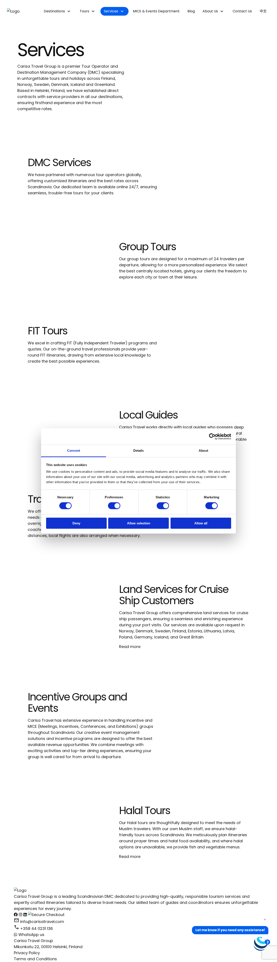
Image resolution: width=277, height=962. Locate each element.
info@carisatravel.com (39, 921)
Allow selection (138, 523)
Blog (191, 11)
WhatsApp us (30, 934)
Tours (84, 11)
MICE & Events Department (156, 11)
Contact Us (242, 11)
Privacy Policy (27, 952)
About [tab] (203, 450)
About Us (210, 11)
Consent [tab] (73, 450)
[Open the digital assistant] (260, 944)
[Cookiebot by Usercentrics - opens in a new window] (212, 436)
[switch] (114, 505)
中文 (263, 11)
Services (111, 11)
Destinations (54, 11)
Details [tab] (138, 450)
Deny (76, 523)
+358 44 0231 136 (33, 928)
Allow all (200, 523)
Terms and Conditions (35, 959)
